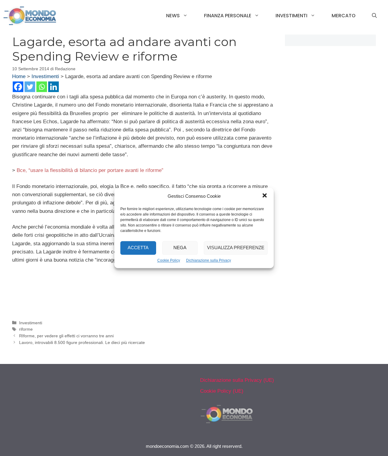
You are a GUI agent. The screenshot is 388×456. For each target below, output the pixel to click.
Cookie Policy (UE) (221, 391)
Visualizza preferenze (235, 247)
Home (18, 76)
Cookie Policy (168, 260)
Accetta (138, 247)
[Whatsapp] (41, 86)
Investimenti (291, 15)
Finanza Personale (227, 15)
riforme (26, 329)
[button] (265, 196)
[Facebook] (18, 86)
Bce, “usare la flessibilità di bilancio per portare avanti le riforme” (90, 170)
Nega (179, 247)
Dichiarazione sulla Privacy (208, 260)
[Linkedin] (53, 86)
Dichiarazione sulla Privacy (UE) (237, 380)
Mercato (344, 15)
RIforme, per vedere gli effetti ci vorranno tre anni (66, 335)
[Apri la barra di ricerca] (374, 15)
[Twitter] (30, 86)
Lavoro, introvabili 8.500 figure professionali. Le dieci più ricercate (82, 342)
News (173, 15)
